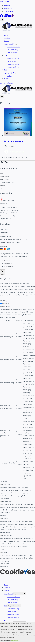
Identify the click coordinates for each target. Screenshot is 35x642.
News (5, 70)
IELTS (1, 174)
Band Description (13, 67)
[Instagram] (6, 17)
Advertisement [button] (5, 532)
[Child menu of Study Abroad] (16, 44)
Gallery (9, 76)
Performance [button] (4, 498)
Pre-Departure (12, 52)
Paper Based (11, 61)
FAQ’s (1, 188)
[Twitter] (4, 17)
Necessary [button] (3, 300)
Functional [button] (3, 482)
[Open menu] (2, 96)
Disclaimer (7, 6)
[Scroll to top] (1, 578)
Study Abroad (8, 594)
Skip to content (5, 1)
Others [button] (2, 549)
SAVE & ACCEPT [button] (5, 564)
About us (7, 38)
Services (6, 41)
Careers (2, 185)
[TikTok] (12, 17)
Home (6, 35)
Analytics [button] (3, 515)
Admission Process (13, 47)
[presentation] (19, 122)
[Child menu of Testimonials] (15, 73)
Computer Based (13, 64)
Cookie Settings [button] (5, 640)
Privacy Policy (8, 11)
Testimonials (4, 177)
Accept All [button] (14, 640)
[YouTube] (9, 17)
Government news (13, 141)
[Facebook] (1, 17)
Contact (6, 79)
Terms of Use (8, 8)
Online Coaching (13, 58)
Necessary (5, 303)
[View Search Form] (2, 19)
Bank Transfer (4, 179)
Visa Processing (12, 50)
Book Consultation (6, 83)
